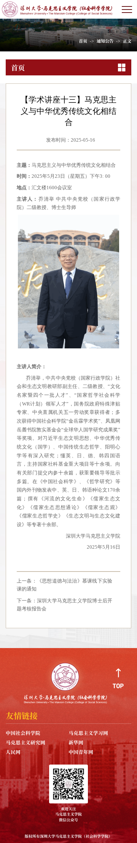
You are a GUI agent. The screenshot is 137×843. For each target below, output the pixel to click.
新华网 (75, 742)
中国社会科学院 (23, 732)
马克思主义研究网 (25, 742)
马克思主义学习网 (88, 732)
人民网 (13, 751)
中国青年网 (80, 751)
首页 (83, 41)
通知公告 (105, 41)
